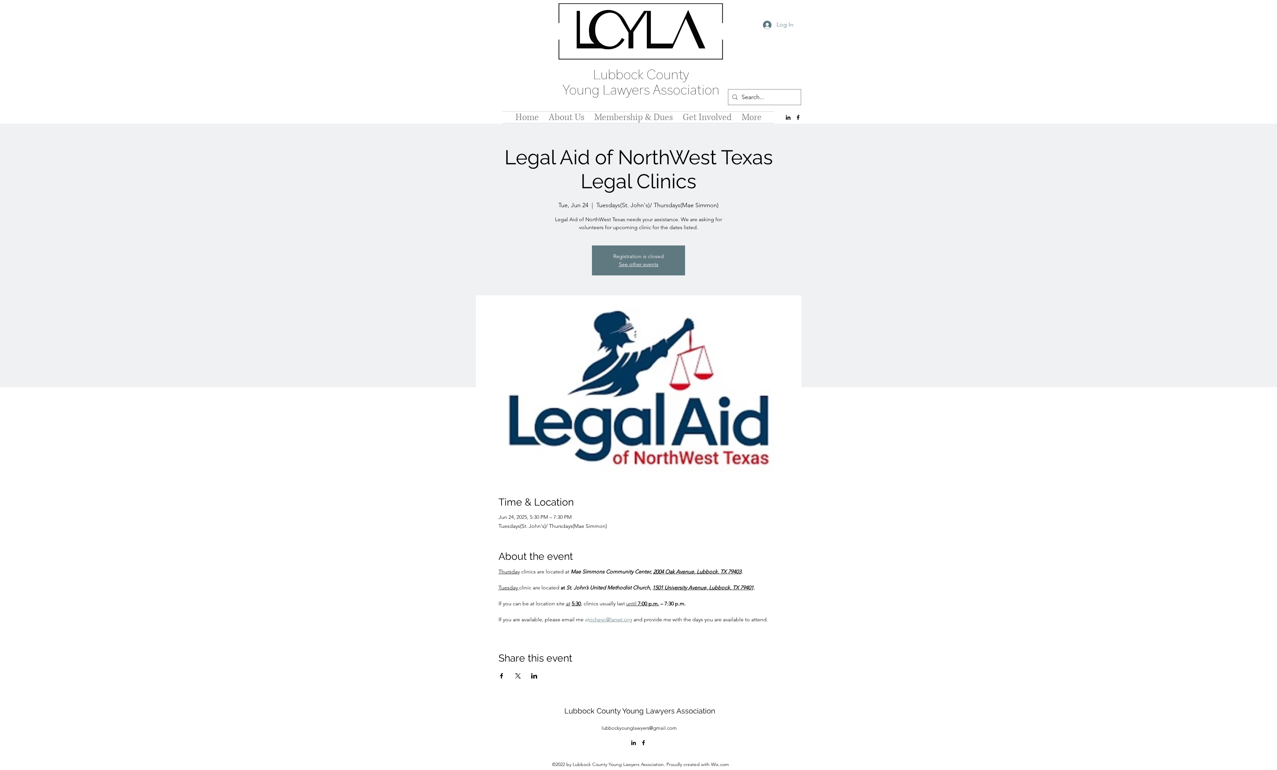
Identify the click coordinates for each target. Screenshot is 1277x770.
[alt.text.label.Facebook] (798, 117)
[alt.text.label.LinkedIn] (788, 117)
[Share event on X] (518, 676)
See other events (638, 264)
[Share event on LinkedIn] (534, 676)
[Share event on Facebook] (501, 676)
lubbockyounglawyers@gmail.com (639, 728)
